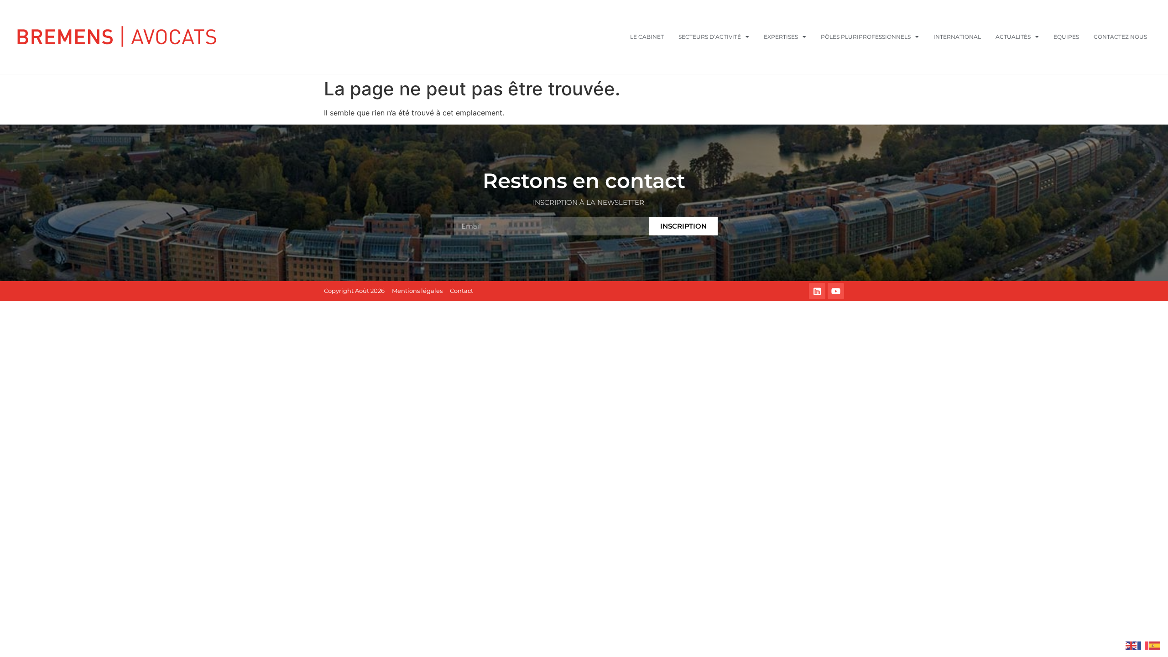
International (957, 36)
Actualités (1013, 36)
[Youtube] (836, 291)
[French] (1143, 644)
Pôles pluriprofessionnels (866, 36)
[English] (1131, 644)
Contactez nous (1120, 36)
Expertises (781, 36)
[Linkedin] (817, 291)
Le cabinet (647, 36)
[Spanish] (1155, 644)
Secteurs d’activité (709, 36)
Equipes (1066, 36)
